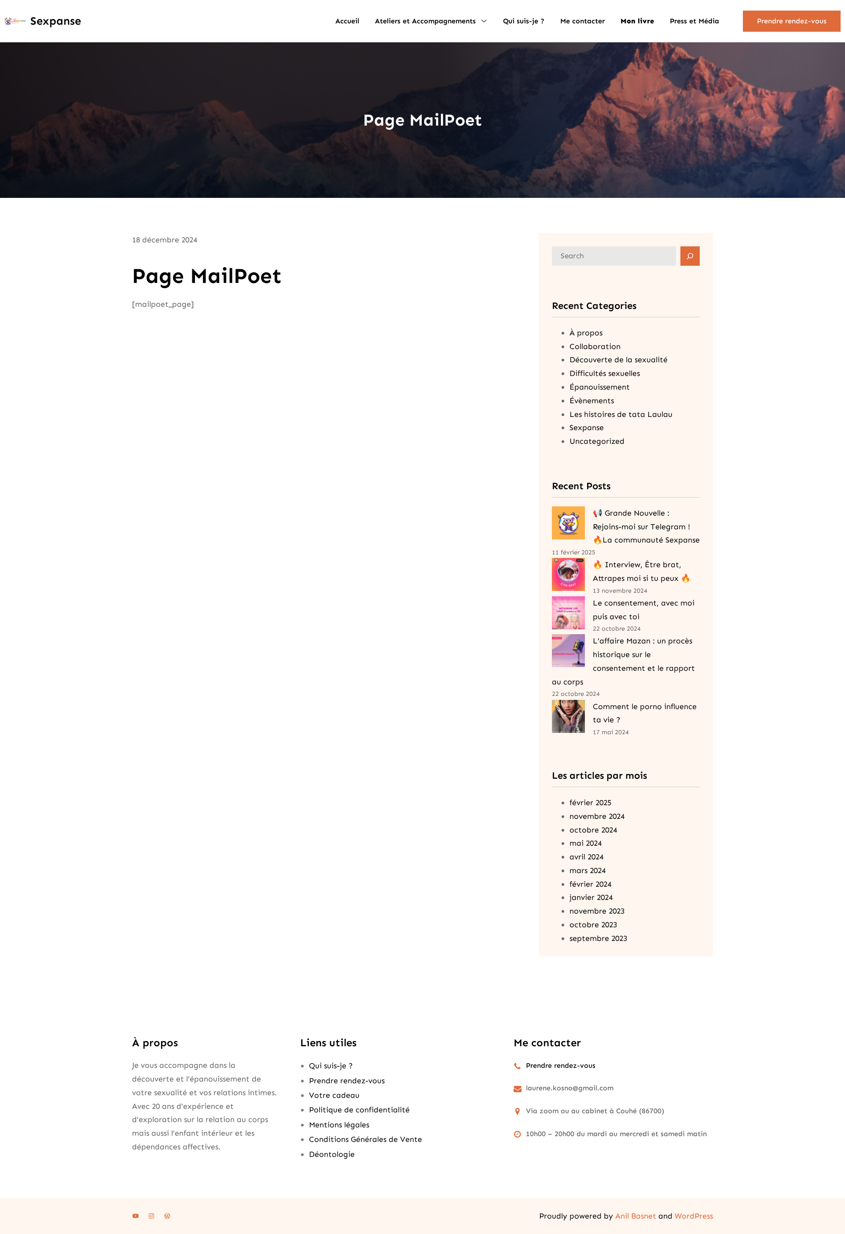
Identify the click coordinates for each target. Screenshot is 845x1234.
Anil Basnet (635, 1216)
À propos (586, 333)
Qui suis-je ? (331, 1065)
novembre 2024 (597, 816)
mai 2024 (585, 843)
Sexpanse (55, 21)
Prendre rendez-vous (792, 21)
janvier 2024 (591, 897)
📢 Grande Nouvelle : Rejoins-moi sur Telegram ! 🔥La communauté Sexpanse (646, 526)
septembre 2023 (598, 938)
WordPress (694, 1216)
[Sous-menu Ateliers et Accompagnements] (484, 20)
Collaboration (595, 346)
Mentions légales (339, 1125)
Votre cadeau (334, 1095)
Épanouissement (599, 387)
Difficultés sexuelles (604, 373)
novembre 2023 (597, 911)
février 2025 (590, 802)
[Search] (690, 256)
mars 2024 (587, 870)
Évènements (591, 400)
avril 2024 (586, 857)
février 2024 (590, 884)
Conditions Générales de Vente (365, 1139)
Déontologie (332, 1154)
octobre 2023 (593, 924)
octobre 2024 (593, 830)
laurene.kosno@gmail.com (570, 1088)
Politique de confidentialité (359, 1110)
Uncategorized (597, 441)
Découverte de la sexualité (618, 359)
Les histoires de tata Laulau (620, 414)
